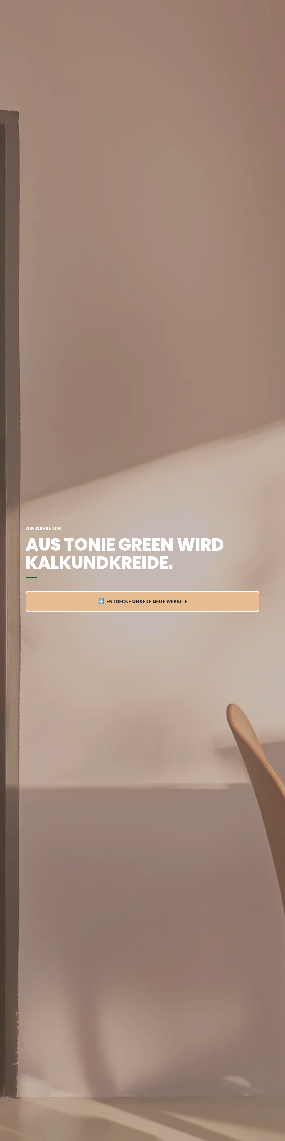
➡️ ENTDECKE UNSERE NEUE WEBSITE (142, 601)
